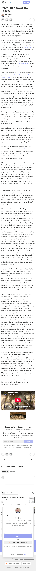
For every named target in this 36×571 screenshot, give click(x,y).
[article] (18, 501)
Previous (6, 460)
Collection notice (29, 559)
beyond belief (27, 47)
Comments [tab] (5, 471)
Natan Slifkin (8, 14)
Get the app (26, 563)
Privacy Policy (18, 550)
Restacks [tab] (12, 471)
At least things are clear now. (9, 500)
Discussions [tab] (14, 493)
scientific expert (24, 63)
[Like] (3, 20)
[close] (31, 508)
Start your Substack (13, 563)
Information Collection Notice (21, 548)
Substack (9, 567)
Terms (21, 559)
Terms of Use (26, 546)
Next (30, 460)
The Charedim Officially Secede (12, 498)
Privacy (17, 559)
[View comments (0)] (7, 20)
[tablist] (8, 471)
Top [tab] (3, 493)
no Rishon (25, 149)
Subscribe (26, 2)
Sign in (32, 2)
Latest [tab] (7, 493)
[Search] (33, 493)
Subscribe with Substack (19, 542)
